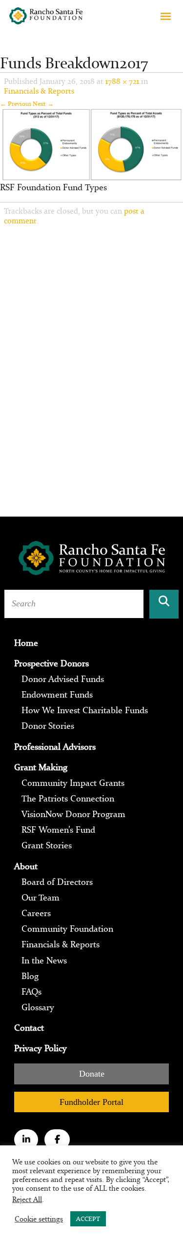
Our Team (40, 897)
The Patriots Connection (67, 798)
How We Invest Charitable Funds (84, 710)
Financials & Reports (39, 91)
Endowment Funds (57, 694)
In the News (44, 960)
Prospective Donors (51, 663)
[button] (165, 15)
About (26, 866)
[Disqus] (91, 361)
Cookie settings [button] (39, 1219)
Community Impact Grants (72, 783)
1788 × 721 (122, 81)
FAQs (31, 991)
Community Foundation (67, 928)
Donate (91, 1074)
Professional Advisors (55, 746)
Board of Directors (57, 882)
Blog (30, 976)
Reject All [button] (27, 1199)
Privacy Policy (40, 1048)
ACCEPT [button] (88, 1219)
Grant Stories (46, 845)
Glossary (37, 1007)
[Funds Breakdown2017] (91, 144)
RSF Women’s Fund (58, 829)
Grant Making (40, 767)
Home (26, 643)
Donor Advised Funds (62, 679)
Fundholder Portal (91, 1102)
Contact (29, 1027)
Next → (43, 104)
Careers (36, 913)
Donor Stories (47, 726)
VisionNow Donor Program (73, 814)
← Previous (15, 104)
